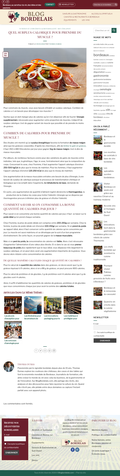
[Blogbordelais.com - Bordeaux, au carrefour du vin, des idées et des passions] (30, 16)
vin (108, 109)
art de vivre (105, 47)
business (96, 59)
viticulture (106, 117)
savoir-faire (103, 99)
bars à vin (96, 51)
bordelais (112, 55)
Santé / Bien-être (59, 29)
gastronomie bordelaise (102, 79)
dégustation (99, 72)
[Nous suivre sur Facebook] (4, 2)
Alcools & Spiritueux (102, 14)
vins (95, 114)
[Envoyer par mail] (45, 351)
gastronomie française (101, 83)
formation (108, 72)
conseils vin (103, 63)
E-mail (96, 324)
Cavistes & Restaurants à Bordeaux (81, 17)
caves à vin (102, 59)
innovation (98, 86)
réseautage (97, 99)
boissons (101, 51)
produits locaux (110, 93)
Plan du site (81, 473)
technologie (98, 106)
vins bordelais (102, 114)
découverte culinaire (99, 69)
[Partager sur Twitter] (41, 351)
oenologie (105, 89)
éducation (97, 120)
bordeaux (101, 55)
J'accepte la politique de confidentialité (104, 334)
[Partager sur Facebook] (36, 351)
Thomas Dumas (55, 44)
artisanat (111, 47)
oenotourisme (99, 93)
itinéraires (106, 86)
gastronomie (101, 75)
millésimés (112, 86)
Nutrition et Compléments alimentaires (35, 29)
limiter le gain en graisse (75, 146)
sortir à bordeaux (104, 102)
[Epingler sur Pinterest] (50, 351)
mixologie (96, 90)
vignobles (102, 110)
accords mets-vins (100, 44)
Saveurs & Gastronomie (74, 14)
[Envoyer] (116, 5)
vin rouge (113, 110)
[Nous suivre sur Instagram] (7, 2)
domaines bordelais (107, 66)
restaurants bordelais (105, 96)
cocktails (97, 63)
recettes (96, 96)
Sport (68, 29)
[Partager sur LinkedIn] (54, 351)
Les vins (86, 20)
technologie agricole (108, 106)
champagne (109, 59)
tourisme (96, 110)
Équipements (70, 20)
